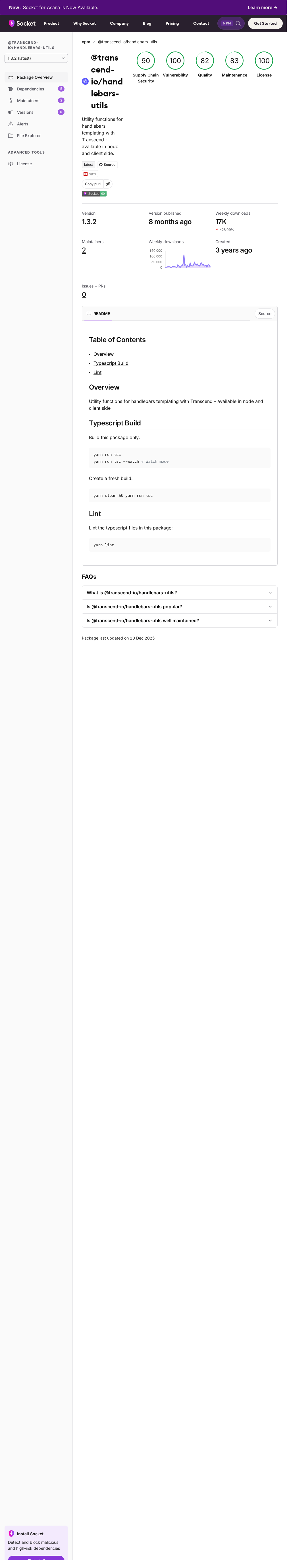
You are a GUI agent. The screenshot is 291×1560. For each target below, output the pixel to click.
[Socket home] (22, 23)
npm (86, 41)
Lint (97, 372)
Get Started (265, 23)
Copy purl (93, 184)
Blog (147, 23)
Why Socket (84, 23)
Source (264, 313)
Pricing (172, 23)
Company (119, 23)
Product (51, 23)
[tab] (98, 313)
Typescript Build (110, 363)
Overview (103, 354)
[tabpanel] (180, 443)
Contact (201, 23)
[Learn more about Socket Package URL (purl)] (108, 184)
